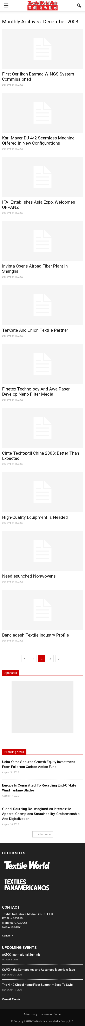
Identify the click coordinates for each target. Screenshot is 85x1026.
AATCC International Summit (21, 954)
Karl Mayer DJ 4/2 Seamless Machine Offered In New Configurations (38, 141)
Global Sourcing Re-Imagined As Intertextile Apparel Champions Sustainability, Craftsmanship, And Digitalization (41, 814)
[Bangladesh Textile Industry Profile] (42, 610)
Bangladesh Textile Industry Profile (35, 635)
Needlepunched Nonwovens (29, 576)
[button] (79, 5)
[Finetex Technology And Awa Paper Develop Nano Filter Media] (42, 364)
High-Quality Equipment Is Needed (35, 517)
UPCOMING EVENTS (19, 947)
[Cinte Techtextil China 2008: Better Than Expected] (42, 428)
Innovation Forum (51, 1014)
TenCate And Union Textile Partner (35, 330)
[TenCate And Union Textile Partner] (42, 305)
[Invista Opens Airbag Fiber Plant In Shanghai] (42, 241)
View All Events (11, 999)
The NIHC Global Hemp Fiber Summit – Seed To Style (37, 984)
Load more (41, 834)
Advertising (30, 1014)
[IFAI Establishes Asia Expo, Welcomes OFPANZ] (42, 177)
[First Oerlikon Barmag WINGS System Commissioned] (42, 49)
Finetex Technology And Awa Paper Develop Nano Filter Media (36, 392)
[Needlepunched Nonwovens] (42, 551)
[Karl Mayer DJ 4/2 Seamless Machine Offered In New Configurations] (42, 113)
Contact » (7, 935)
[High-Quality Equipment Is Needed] (42, 492)
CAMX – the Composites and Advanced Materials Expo (38, 969)
